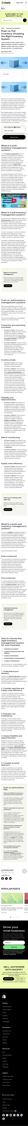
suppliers (13, 837)
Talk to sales (19, 979)
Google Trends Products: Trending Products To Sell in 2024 (12, 909)
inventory (10, 532)
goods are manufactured (14, 372)
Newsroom (5, 1018)
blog (2, 28)
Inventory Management (13, 28)
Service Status (6, 1085)
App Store (5, 1037)
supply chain (17, 164)
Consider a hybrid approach (12, 661)
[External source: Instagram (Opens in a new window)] (14, 1115)
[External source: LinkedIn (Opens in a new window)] (10, 878)
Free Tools (5, 1064)
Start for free (19, 2)
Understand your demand (11, 649)
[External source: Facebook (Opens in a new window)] (2, 878)
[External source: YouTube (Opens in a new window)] (11, 1115)
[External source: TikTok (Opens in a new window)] (18, 1115)
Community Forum (7, 1079)
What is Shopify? (7, 1006)
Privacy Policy (13, 954)
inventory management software (11, 851)
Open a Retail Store (6, 905)
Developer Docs (6, 1031)
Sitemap (4, 1108)
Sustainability (5, 1021)
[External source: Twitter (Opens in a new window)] (6, 878)
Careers (4, 1012)
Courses (4, 1061)
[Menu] (26, 2)
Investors (4, 1015)
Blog (3, 1052)
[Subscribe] (25, 20)
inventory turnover (11, 584)
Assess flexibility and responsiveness (14, 658)
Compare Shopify (7, 1055)
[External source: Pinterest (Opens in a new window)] (3, 1119)
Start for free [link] (14, 137)
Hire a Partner (6, 1082)
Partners (4, 1040)
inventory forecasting (10, 420)
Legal (3, 1102)
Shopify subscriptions (15, 853)
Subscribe (14, 947)
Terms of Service (7, 1099)
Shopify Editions (6, 1009)
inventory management (11, 154)
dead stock (9, 447)
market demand (5, 220)
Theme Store (5, 1034)
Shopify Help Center (7, 1076)
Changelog (5, 1067)
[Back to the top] (4, 996)
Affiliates (4, 1043)
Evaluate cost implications (11, 655)
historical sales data (14, 676)
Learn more (8, 285)
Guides (4, 1058)
